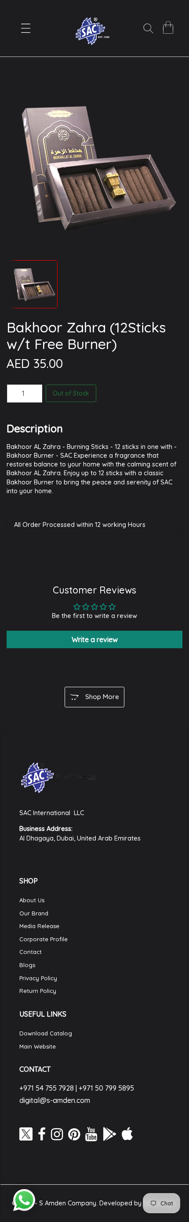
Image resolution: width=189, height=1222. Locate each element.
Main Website (37, 1046)
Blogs (27, 964)
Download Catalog (45, 1033)
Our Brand (33, 913)
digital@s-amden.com (54, 1100)
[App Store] (127, 1134)
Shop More (102, 696)
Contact (30, 951)
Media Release (39, 925)
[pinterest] (74, 1134)
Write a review (95, 639)
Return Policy (37, 990)
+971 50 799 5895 (106, 1088)
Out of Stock (71, 393)
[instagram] (57, 1134)
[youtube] (91, 1134)
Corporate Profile (43, 939)
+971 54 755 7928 (46, 1088)
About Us (31, 900)
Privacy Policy (38, 978)
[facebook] (42, 1134)
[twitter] (26, 1134)
